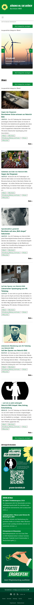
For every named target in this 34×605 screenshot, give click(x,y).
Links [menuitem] (21, 594)
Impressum (13, 603)
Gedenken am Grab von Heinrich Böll (14, 172)
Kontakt (9, 598)
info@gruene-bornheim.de (20, 590)
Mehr (29, 144)
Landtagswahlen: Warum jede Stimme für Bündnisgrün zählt (16, 516)
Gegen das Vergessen (8, 112)
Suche (20, 598)
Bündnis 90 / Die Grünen (21, 5)
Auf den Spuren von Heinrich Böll (13, 286)
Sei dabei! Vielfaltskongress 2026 (14, 501)
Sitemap (15, 598)
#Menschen (5, 140)
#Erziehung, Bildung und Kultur (11, 138)
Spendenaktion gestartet (10, 229)
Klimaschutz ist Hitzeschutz (12, 531)
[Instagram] (14, 594)
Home (3, 598)
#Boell (4, 135)
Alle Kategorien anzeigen (22, 26)
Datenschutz (20, 603)
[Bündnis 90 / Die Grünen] (4, 7)
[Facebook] (11, 594)
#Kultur (24, 138)
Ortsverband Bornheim (8, 22)
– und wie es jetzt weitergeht (11, 403)
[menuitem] (3, 598)
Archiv (30, 598)
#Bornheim (11, 135)
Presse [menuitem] (25, 598)
